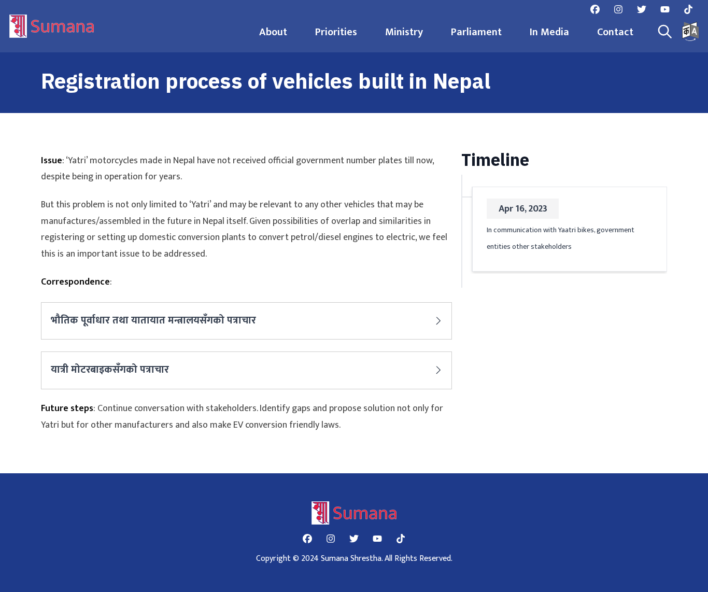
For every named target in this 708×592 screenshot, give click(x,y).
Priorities (336, 32)
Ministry (404, 32)
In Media (549, 32)
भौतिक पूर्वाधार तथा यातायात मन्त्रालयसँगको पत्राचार (153, 320)
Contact (615, 32)
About (273, 32)
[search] (665, 31)
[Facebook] (595, 9)
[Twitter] (641, 9)
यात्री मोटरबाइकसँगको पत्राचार (110, 369)
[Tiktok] (688, 9)
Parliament (476, 32)
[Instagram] (618, 9)
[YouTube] (665, 9)
